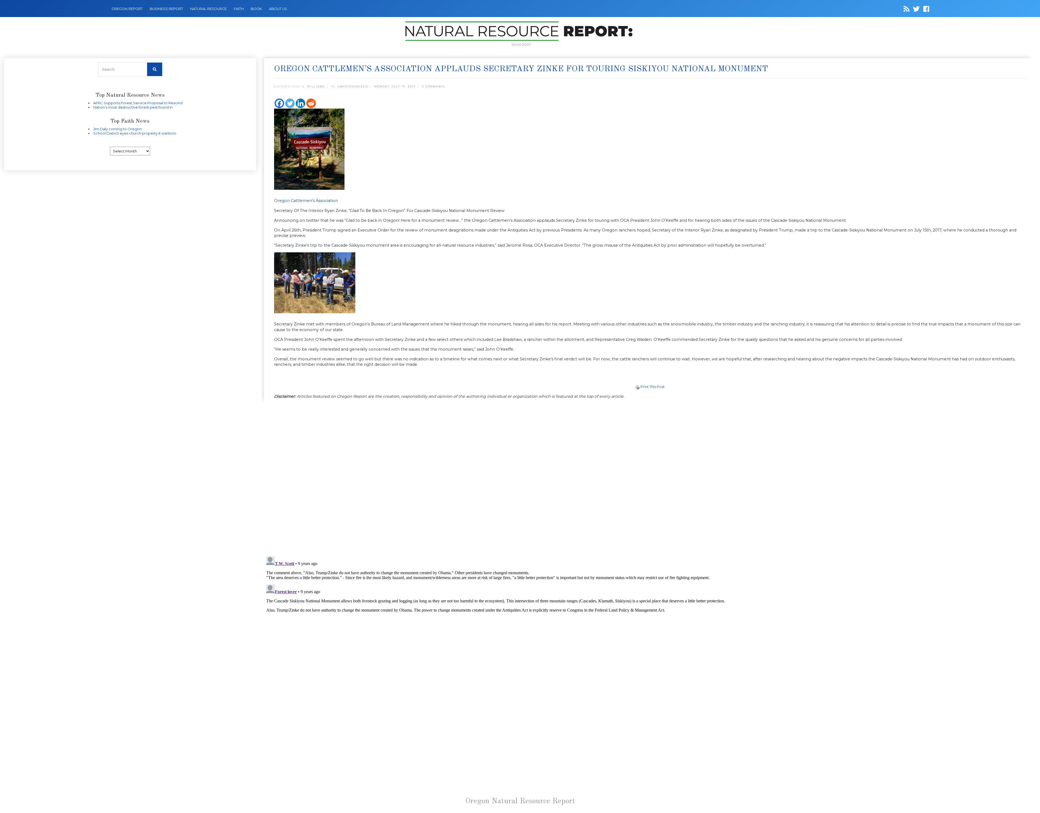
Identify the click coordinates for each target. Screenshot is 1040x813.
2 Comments (433, 86)
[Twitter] (290, 103)
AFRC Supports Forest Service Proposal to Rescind (138, 103)
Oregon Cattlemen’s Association (306, 200)
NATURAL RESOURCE (208, 9)
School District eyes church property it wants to (134, 133)
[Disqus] (650, 478)
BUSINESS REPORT (166, 9)
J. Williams (314, 86)
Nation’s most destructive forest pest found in (133, 107)
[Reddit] (311, 103)
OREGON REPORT (127, 9)
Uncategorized (352, 86)
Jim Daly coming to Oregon (117, 129)
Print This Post (653, 386)
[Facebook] (279, 103)
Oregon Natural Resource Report (520, 801)
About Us (278, 9)
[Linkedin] (300, 103)
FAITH (239, 9)
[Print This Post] (637, 386)
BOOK (256, 9)
